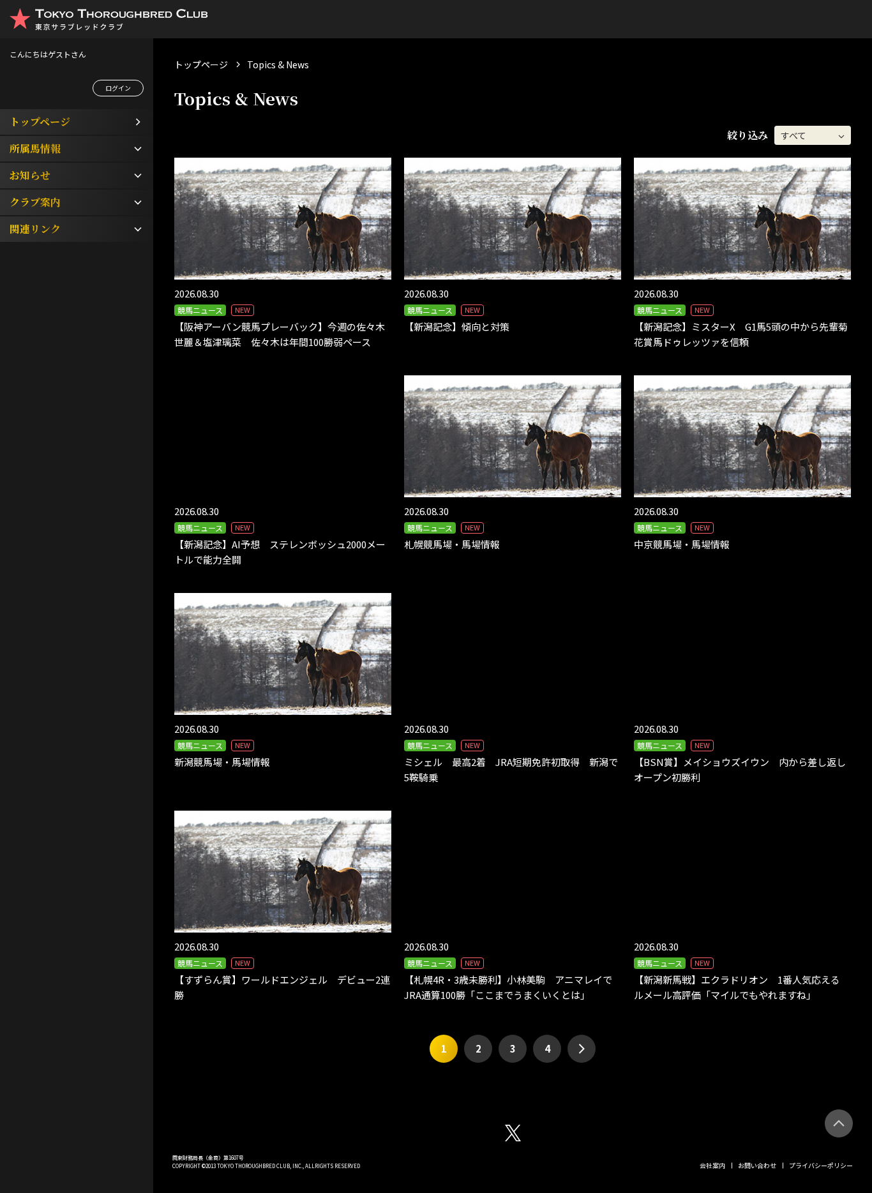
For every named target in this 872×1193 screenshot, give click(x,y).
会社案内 (712, 1165)
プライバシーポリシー (821, 1165)
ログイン (118, 88)
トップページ (201, 64)
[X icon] (513, 1133)
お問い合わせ (757, 1165)
